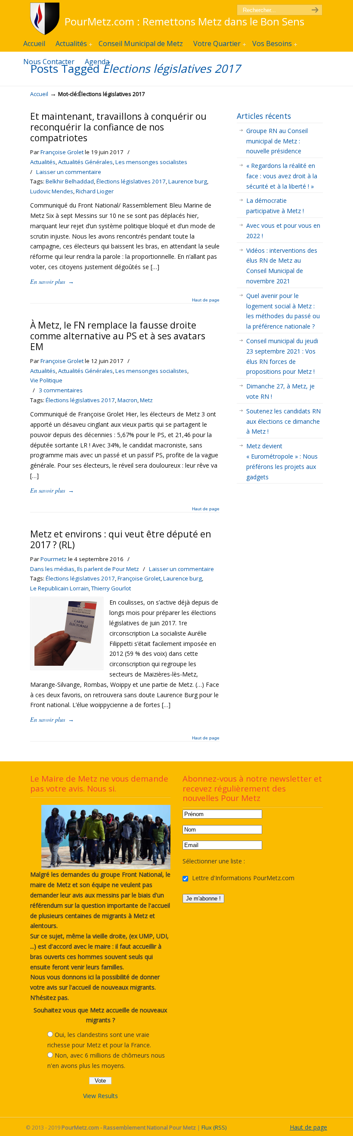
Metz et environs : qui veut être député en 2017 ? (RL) (120, 539)
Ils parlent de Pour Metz (108, 569)
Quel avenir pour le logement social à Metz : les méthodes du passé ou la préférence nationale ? (283, 311)
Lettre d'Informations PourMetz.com (242, 878)
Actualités (43, 162)
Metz (146, 400)
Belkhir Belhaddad (70, 181)
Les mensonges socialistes (151, 162)
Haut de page (206, 300)
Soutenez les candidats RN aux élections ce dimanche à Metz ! (283, 421)
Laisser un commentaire (68, 172)
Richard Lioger (95, 191)
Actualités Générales (85, 162)
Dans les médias (52, 569)
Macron (127, 400)
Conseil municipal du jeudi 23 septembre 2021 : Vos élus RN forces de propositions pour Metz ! (282, 356)
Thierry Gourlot (111, 588)
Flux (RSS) (213, 1127)
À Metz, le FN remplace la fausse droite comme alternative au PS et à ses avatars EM (117, 336)
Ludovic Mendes (51, 191)
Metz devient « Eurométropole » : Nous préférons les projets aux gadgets (282, 461)
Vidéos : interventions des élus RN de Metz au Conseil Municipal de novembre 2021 (281, 265)
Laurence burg (187, 181)
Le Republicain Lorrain (59, 588)
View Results (100, 1096)
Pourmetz (53, 559)
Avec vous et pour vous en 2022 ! (283, 230)
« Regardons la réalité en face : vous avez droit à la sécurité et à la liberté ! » (281, 175)
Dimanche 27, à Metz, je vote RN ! (280, 391)
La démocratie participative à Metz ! (275, 205)
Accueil (39, 94)
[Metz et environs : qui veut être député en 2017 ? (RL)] (66, 663)
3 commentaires (61, 390)
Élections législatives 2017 (131, 181)
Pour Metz (46, 19)
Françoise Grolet (62, 152)
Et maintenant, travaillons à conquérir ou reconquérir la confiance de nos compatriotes (118, 127)
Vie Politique (46, 380)
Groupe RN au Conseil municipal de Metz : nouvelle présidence (277, 141)
